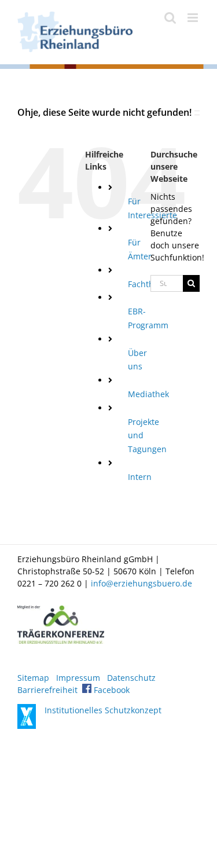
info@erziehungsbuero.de (141, 583)
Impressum (78, 677)
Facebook (110, 689)
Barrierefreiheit (47, 689)
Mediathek (148, 393)
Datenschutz (131, 677)
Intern (140, 476)
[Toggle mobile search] (170, 18)
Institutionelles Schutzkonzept (103, 710)
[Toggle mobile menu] (193, 18)
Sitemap (33, 677)
